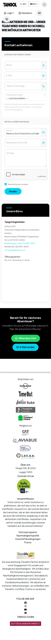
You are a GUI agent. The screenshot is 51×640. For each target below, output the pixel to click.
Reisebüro (26, 12)
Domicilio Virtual (25, 476)
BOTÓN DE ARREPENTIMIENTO (25, 623)
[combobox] (25, 97)
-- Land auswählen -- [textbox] (17, 98)
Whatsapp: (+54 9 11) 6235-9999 (20, 243)
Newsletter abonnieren (18, 184)
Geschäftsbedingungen (28, 538)
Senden (13, 191)
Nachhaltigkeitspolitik (27, 535)
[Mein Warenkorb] (6, 19)
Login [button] (9, 12)
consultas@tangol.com (15, 250)
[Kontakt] (39, 13)
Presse (27, 542)
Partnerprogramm (28, 532)
